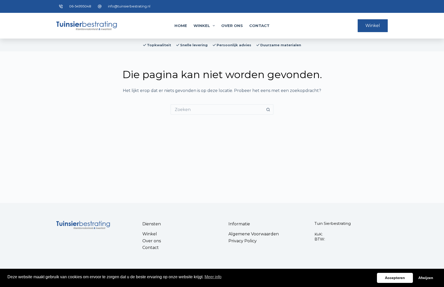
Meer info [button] (213, 277)
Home (180, 25)
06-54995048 (80, 6)
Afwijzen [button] (425, 278)
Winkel (201, 25)
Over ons (232, 25)
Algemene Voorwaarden (253, 234)
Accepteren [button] (395, 278)
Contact (259, 25)
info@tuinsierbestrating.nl (129, 6)
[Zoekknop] (268, 109)
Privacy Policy (242, 240)
